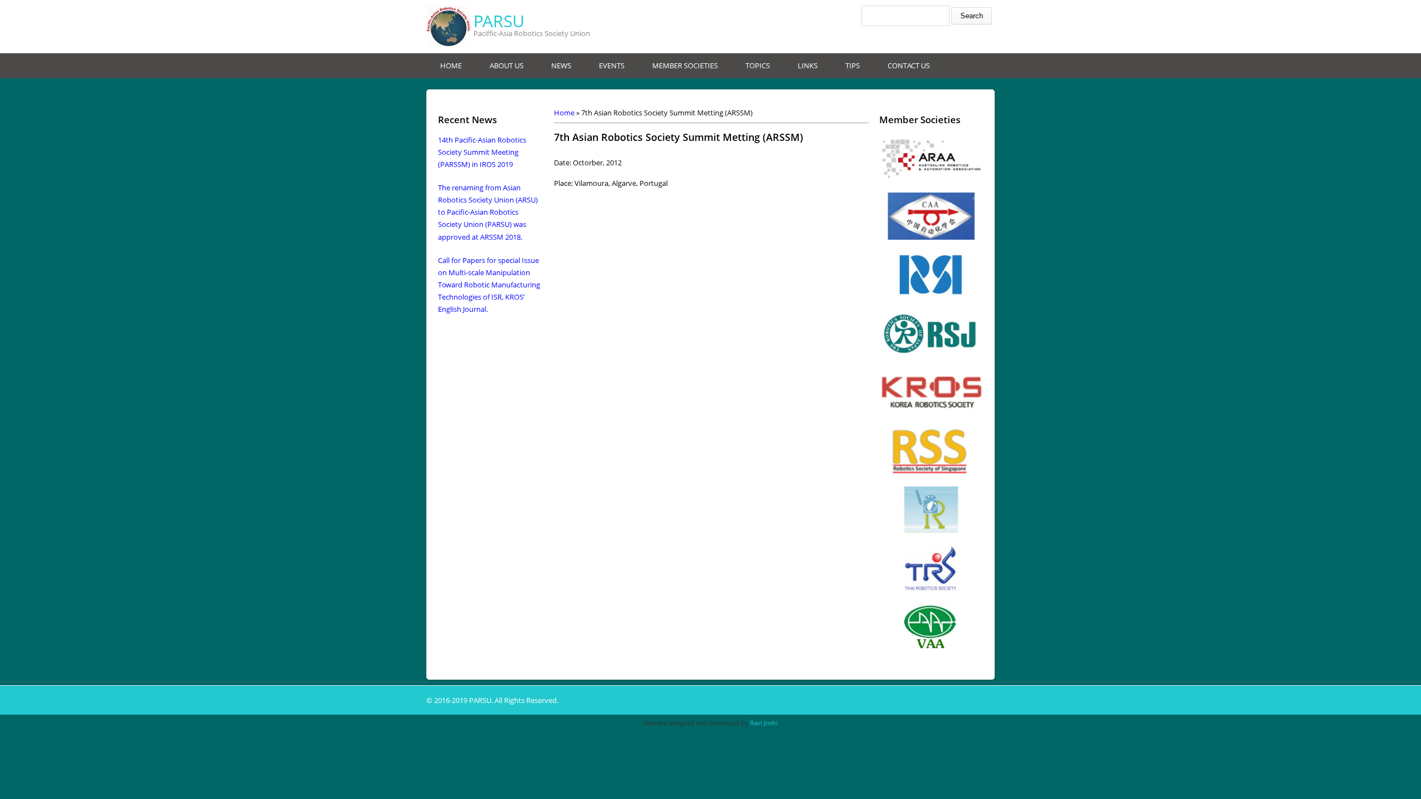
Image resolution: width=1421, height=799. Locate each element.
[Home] (448, 27)
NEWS (561, 65)
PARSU (499, 20)
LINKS (808, 65)
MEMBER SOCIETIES (685, 65)
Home (564, 113)
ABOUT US (506, 65)
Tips (852, 65)
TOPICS (757, 65)
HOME (451, 65)
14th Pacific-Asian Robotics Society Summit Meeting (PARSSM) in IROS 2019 (482, 152)
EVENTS (611, 65)
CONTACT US (909, 65)
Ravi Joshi (764, 723)
